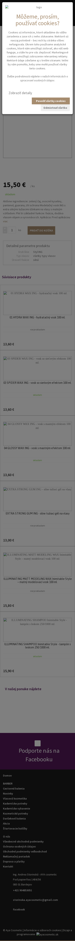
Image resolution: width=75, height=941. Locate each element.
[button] (20, 93)
